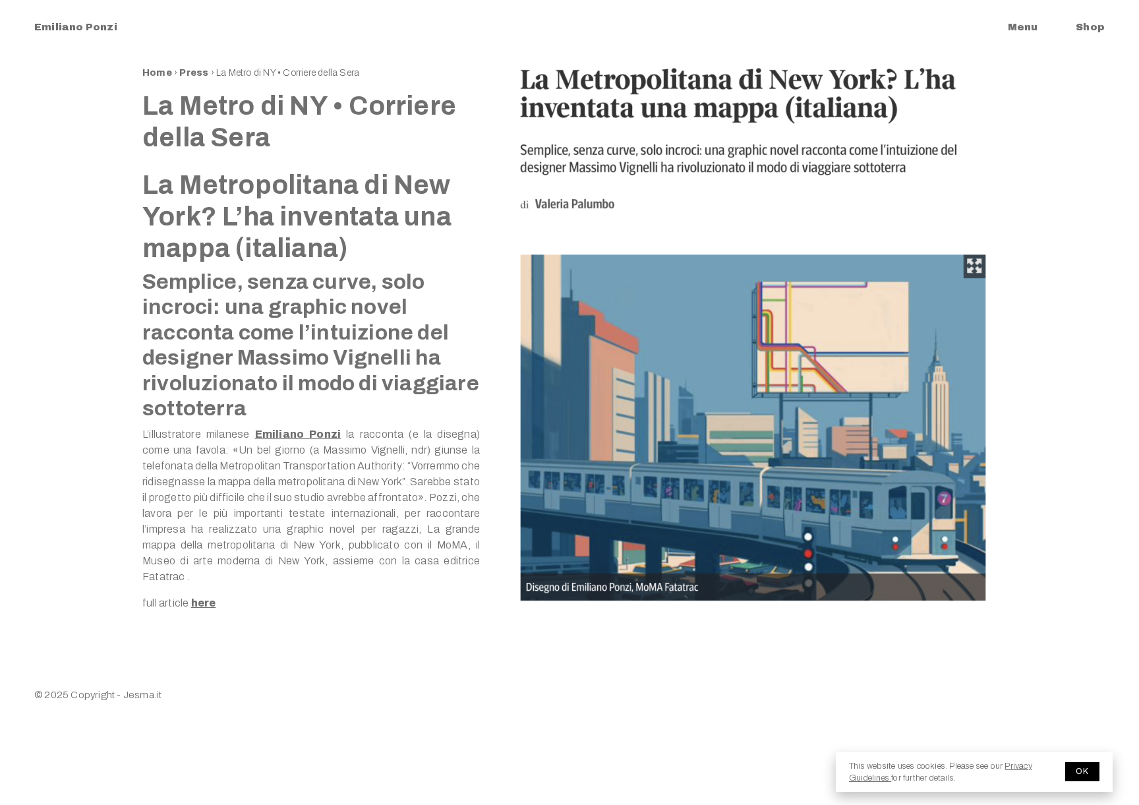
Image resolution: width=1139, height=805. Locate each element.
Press (194, 73)
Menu (1022, 27)
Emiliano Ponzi (75, 27)
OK (1082, 771)
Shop (1090, 27)
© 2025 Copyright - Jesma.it (97, 695)
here (203, 603)
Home (157, 73)
